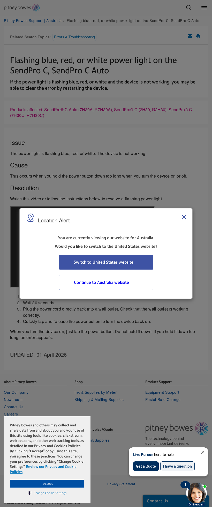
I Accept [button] (47, 483)
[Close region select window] (183, 217)
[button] (47, 493)
